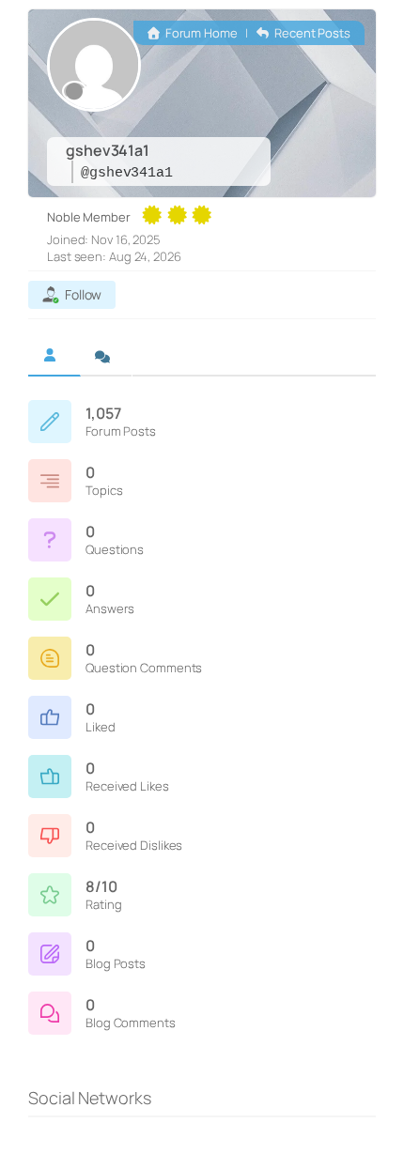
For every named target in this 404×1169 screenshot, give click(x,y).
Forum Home (200, 32)
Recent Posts (311, 32)
